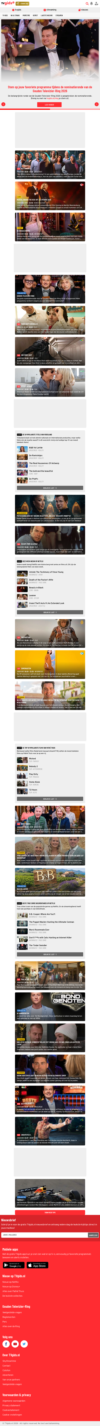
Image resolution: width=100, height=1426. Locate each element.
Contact (6, 1366)
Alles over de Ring (11, 1326)
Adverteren (7, 1375)
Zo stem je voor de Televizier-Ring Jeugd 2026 (50, 87)
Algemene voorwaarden (13, 1401)
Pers (4, 1322)
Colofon (6, 1370)
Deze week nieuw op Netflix (32, 561)
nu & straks (15, 15)
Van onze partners (11, 1379)
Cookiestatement (10, 1410)
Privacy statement (11, 1405)
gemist (35, 15)
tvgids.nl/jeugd (77, 94)
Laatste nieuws (47, 15)
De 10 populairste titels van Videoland (37, 434)
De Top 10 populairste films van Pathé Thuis (38, 748)
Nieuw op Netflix (10, 1282)
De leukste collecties (12, 1296)
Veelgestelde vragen (12, 1312)
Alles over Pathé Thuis (13, 1291)
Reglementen (8, 1317)
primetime (26, 15)
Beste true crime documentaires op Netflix (38, 903)
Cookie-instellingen (12, 1415)
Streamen (59, 15)
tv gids (5, 15)
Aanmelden (93, 1235)
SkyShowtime (9, 1361)
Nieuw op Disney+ (11, 1286)
